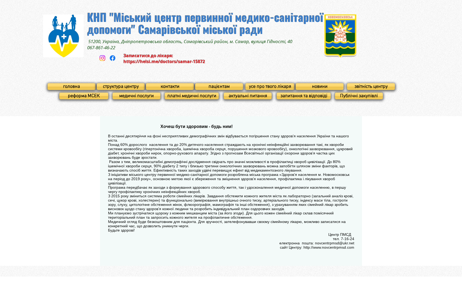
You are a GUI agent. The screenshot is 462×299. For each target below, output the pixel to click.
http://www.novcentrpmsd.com (328, 247)
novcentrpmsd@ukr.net (334, 243)
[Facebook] (112, 58)
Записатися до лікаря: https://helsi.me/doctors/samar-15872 (164, 59)
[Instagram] (102, 58)
